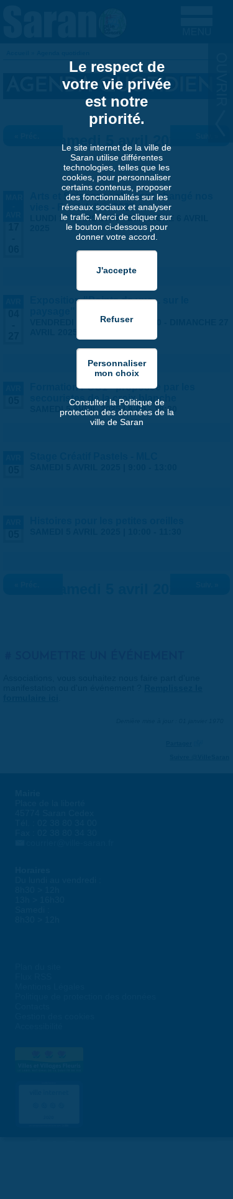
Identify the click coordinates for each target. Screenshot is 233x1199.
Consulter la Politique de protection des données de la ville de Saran (117, 412)
